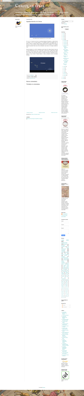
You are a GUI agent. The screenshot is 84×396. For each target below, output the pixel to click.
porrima (62, 296)
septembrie (65, 45)
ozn (67, 275)
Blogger (43, 387)
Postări (64, 305)
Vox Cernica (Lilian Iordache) (65, 355)
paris (65, 277)
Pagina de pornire (42, 112)
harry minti (63, 282)
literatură (63, 245)
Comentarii (65, 307)
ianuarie (64, 75)
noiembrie (65, 42)
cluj (68, 246)
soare (62, 252)
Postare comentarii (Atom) (35, 114)
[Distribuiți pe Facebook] (35, 76)
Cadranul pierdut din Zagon (65, 47)
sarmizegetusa (63, 278)
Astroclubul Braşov (65, 315)
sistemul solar (66, 265)
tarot (66, 273)
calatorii (67, 252)
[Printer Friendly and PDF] (29, 77)
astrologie (63, 249)
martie (64, 72)
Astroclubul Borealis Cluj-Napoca (64, 313)
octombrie (65, 43)
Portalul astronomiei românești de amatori (64, 341)
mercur (67, 270)
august (64, 66)
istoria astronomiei (65, 248)
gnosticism (62, 293)
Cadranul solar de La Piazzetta (65, 53)
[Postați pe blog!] (32, 76)
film (67, 280)
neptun (67, 293)
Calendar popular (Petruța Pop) (65, 324)
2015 (63, 36)
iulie (64, 68)
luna (65, 253)
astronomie (31, 78)
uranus (68, 296)
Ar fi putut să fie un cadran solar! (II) (65, 61)
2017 (63, 33)
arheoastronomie (64, 257)
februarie (65, 73)
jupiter (64, 268)
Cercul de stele (29, 6)
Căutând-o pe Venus (65, 56)
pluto (62, 284)
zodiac (62, 279)
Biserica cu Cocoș (65, 64)
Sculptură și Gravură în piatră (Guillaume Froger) (65, 344)
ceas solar (65, 240)
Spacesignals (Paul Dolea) (64, 351)
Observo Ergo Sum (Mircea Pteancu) (65, 333)
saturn (62, 274)
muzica (64, 275)
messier (67, 276)
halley (66, 281)
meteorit (62, 283)
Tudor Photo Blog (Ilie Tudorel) (65, 353)
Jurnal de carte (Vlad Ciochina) (65, 328)
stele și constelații (65, 254)
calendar (63, 251)
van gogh (63, 297)
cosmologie (65, 269)
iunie (64, 69)
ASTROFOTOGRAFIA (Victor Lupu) (65, 320)
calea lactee (67, 274)
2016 (63, 35)
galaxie (62, 281)
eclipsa (68, 279)
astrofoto (63, 246)
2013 (63, 39)
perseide (66, 295)
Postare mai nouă (30, 112)
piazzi (66, 283)
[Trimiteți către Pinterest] (36, 76)
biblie (62, 272)
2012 (63, 77)
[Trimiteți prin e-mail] (31, 76)
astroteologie (66, 258)
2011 (63, 78)
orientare (65, 259)
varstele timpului (66, 267)
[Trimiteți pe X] (33, 76)
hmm (67, 282)
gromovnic (63, 276)
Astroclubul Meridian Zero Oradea (64, 317)
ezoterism (63, 280)
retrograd (66, 284)
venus (34, 78)
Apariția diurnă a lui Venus (66, 59)
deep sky (63, 270)
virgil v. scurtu (66, 266)
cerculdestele (31, 75)
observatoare (65, 271)
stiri (65, 296)
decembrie (65, 40)
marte (68, 268)
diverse (65, 244)
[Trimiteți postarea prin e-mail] (35, 75)
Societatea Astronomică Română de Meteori (64, 348)
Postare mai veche (54, 112)
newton (62, 294)
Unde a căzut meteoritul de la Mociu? (66, 50)
